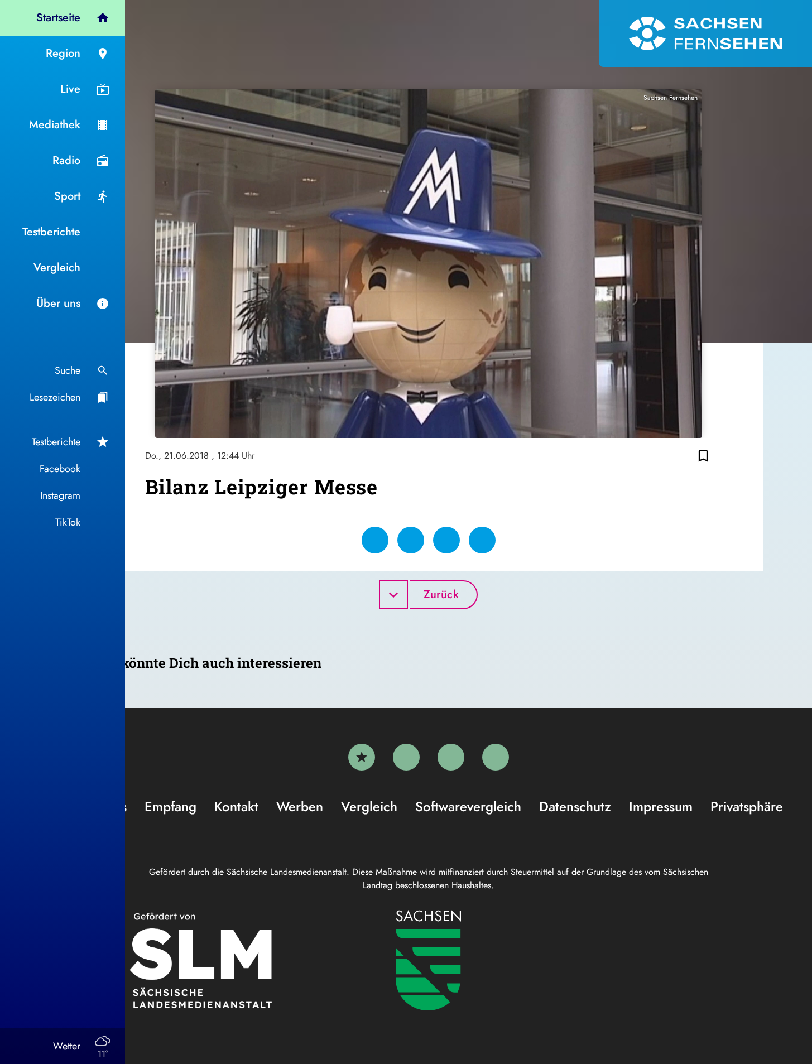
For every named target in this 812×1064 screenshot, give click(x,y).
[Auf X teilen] (410, 540)
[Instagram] (451, 757)
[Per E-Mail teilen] (482, 540)
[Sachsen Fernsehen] (705, 33)
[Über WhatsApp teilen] (446, 540)
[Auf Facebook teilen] (375, 540)
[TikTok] (495, 757)
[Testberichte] (361, 757)
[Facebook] (406, 757)
